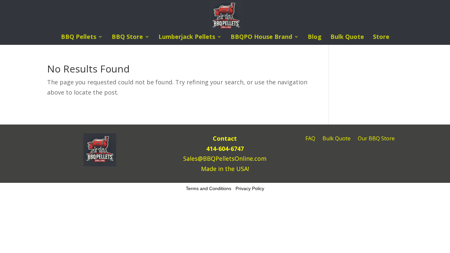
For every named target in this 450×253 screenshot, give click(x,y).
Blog (315, 37)
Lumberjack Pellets (186, 37)
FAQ (310, 139)
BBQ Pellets (78, 37)
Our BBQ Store (376, 139)
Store (381, 37)
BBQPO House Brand (261, 37)
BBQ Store (127, 37)
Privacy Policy (250, 188)
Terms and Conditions (208, 188)
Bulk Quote (347, 37)
